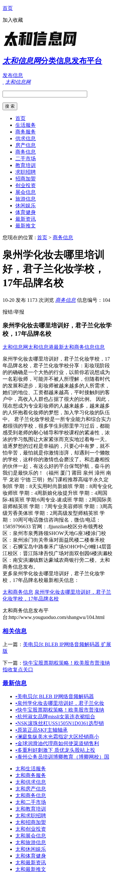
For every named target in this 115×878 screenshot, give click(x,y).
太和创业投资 (30, 829)
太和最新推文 (30, 869)
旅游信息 (25, 199)
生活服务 (25, 125)
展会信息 (25, 192)
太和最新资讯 (30, 862)
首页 (8, 8)
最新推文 (25, 225)
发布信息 (13, 75)
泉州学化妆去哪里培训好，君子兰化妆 (59, 703)
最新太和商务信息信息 (79, 347)
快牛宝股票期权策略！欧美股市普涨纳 (59, 710)
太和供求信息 (30, 782)
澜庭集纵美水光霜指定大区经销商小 (57, 736)
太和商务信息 (18, 592)
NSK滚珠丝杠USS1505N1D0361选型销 (59, 723)
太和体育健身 (30, 856)
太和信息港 (41, 347)
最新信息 (15, 683)
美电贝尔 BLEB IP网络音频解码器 (54, 696)
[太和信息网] (42, 46)
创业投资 (25, 185)
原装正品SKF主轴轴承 (41, 730)
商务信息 (25, 152)
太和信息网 (15, 347)
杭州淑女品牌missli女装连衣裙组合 (55, 716)
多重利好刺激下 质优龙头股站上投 (55, 750)
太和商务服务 (30, 775)
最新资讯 (25, 219)
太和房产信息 (30, 788)
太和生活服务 (30, 768)
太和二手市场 (30, 802)
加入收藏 (13, 20)
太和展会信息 (30, 835)
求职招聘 (25, 172)
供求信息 (25, 138)
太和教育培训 (30, 809)
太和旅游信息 (30, 842)
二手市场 (25, 158)
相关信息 (15, 631)
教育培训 (25, 165)
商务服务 (25, 131)
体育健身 (25, 212)
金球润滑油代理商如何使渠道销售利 (57, 743)
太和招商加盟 (30, 822)
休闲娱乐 (25, 205)
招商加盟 (25, 178)
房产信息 (25, 145)
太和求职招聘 (30, 815)
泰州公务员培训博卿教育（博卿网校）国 (62, 757)
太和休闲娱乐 (30, 849)
